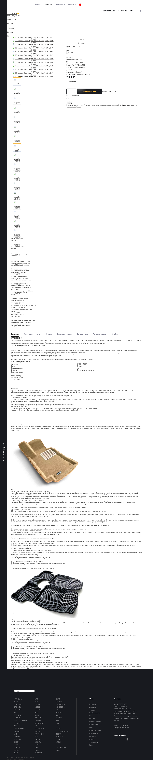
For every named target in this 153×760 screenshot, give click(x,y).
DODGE (37, 707)
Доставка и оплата (64, 334)
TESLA (58, 745)
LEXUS (58, 728)
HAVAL (37, 715)
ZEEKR (16, 753)
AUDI (36, 699)
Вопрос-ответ (82, 334)
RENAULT (59, 739)
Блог (91, 745)
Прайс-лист (93, 724)
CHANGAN (18, 704)
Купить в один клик (109, 91)
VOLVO (16, 750)
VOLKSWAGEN (61, 747)
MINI (15, 734)
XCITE (58, 750)
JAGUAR (38, 720)
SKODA (16, 742)
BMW (16, 702)
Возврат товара (95, 722)
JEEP (57, 720)
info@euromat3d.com (121, 728)
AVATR (58, 699)
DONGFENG (60, 707)
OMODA (17, 737)
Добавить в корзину (91, 91)
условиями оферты (73, 107)
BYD (36, 702)
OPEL (37, 737)
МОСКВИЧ (38, 753)
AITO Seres (18, 699)
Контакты (72, 4)
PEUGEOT (59, 737)
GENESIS (59, 712)
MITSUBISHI (39, 734)
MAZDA (37, 731)
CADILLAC (59, 702)
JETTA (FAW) (39, 723)
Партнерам (60, 4)
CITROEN (17, 707)
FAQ (91, 727)
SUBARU (38, 742)
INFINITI (59, 718)
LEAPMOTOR (39, 728)
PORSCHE (17, 739)
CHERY (37, 704)
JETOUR (17, 723)
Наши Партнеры (95, 730)
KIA (36, 726)
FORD (58, 710)
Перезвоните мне (109, 11)
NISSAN (58, 734)
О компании (36, 4)
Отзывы (49, 334)
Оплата (92, 719)
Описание (15, 334)
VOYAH (37, 750)
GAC (15, 712)
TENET (37, 745)
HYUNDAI (38, 718)
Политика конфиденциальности (14, 759)
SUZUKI (58, 742)
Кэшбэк (114, 334)
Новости (92, 739)
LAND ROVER (19, 728)
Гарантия (92, 704)
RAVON (37, 739)
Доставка (92, 707)
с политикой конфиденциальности (122, 105)
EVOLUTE (17, 710)
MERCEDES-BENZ (62, 731)
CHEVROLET (60, 704)
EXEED (37, 710)
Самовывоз (93, 716)
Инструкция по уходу (32, 334)
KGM (15, 726)
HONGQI (17, 718)
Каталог (48, 4)
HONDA (58, 715)
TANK (16, 745)
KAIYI (57, 723)
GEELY (37, 712)
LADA (58, 726)
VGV (36, 747)
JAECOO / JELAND (20, 720)
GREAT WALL (19, 715)
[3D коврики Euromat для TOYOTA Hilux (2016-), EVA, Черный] (17, 81)
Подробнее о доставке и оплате (78, 74)
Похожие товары (100, 334)
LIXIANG (17, 731)
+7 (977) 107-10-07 (125, 11)
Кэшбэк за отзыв (95, 713)
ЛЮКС (14, 14)
